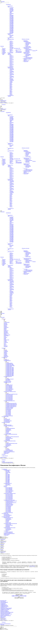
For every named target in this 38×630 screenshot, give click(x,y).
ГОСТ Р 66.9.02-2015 (12, 62)
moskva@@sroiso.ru (3, 457)
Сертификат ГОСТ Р (9, 384)
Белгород (5, 323)
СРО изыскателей (19, 52)
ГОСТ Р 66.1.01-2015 (12, 55)
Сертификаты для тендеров (10, 96)
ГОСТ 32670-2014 (11, 51)
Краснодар (5, 331)
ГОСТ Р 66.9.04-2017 (12, 66)
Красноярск (6, 332)
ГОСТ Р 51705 (11, 36)
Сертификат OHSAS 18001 (12, 12)
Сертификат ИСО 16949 (12, 19)
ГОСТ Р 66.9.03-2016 (12, 64)
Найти (1, 627)
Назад (6, 349)
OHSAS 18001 (8, 472)
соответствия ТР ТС (9, 503)
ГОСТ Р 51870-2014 (11, 41)
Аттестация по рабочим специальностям (27, 48)
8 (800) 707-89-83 (15, 595)
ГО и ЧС (27, 45)
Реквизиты (4, 52)
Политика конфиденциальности (5, 623)
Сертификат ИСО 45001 (12, 15)
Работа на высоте (26, 60)
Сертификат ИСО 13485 (12, 17)
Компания (2, 46)
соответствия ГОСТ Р (9, 501)
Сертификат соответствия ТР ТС (12, 77)
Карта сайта (2, 624)
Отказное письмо (11, 82)
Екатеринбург (6, 327)
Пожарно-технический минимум (9, 533)
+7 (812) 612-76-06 (22, 595)
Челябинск (5, 345)
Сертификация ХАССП (10, 34)
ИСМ (7, 473)
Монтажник (27, 50)
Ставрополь (6, 342)
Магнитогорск (6, 333)
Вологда (5, 325)
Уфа (4, 344)
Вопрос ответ (3, 54)
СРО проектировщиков (19, 51)
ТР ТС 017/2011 (11, 89)
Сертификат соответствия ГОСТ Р (12, 72)
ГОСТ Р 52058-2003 (11, 45)
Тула (5, 343)
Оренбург (5, 337)
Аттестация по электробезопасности (6, 613)
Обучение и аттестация (6, 516)
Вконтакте (4, 104)
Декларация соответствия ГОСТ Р (12, 69)
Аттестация (25, 56)
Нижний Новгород (7, 334)
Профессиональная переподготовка (27, 53)
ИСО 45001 (8, 474)
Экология (27, 44)
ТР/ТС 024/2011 (11, 92)
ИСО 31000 (8, 479)
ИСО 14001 (8, 471)
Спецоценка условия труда (28, 58)
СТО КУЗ (5, 485)
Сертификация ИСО (9, 363)
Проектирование (28, 43)
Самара (5, 340)
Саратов (5, 341)
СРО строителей (18, 49)
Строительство (28, 42)
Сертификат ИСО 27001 (12, 24)
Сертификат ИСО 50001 (12, 32)
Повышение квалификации (4, 611)
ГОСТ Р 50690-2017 (11, 50)
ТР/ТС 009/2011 (11, 87)
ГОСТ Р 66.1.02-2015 (12, 57)
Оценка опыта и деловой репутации (10, 53)
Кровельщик (28, 51)
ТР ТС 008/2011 (11, 91)
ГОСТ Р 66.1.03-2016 (12, 59)
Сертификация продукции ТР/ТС (11, 67)
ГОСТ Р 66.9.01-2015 (12, 61)
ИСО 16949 (8, 475)
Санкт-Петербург (7, 322)
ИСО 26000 (8, 477)
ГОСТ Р (5, 486)
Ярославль (5, 346)
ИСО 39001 (8, 481)
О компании (4, 48)
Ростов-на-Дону (6, 339)
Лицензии (4, 162)
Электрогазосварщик (29, 49)
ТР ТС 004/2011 (11, 84)
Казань (5, 329)
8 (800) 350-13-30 (3, 100)
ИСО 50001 (8, 482)
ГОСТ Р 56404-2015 (11, 43)
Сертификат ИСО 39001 (12, 30)
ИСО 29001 (8, 480)
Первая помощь (28, 46)
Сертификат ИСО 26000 (12, 22)
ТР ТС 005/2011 (11, 86)
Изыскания (27, 55)
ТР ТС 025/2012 (11, 94)
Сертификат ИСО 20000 (12, 20)
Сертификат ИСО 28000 (12, 27)
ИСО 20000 (8, 476)
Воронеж (5, 326)
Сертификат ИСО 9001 (12, 8)
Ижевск (5, 328)
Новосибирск (6, 335)
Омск (5, 336)
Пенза (5, 338)
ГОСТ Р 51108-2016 (11, 46)
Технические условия (12, 81)
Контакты (34, 50)
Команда (3, 49)
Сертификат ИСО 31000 (12, 25)
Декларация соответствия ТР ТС (12, 74)
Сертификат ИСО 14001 (12, 10)
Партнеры (4, 50)
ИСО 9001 (7, 470)
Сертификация (8, 4)
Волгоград (5, 324)
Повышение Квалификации (26, 41)
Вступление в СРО (17, 48)
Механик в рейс (8, 524)
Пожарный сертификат (11, 79)
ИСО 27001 (8, 478)
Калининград (6, 330)
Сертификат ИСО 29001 (12, 29)
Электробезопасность (29, 57)
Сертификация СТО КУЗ (4, 606)
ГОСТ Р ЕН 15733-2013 (11, 48)
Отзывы (3, 161)
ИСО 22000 (11, 35)
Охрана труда (26, 61)
